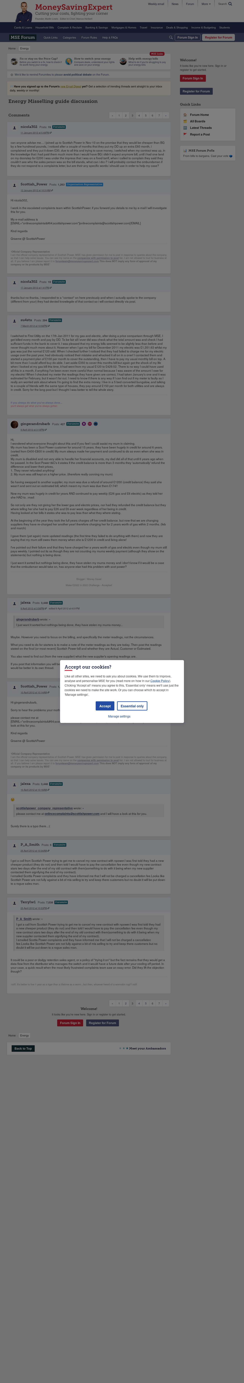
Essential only (132, 706)
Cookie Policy (159, 681)
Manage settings (119, 716)
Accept (105, 706)
